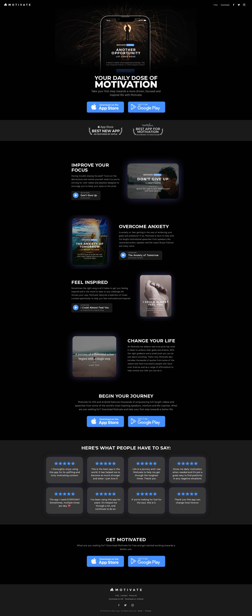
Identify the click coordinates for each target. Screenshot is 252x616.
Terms (140, 611)
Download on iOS (116, 599)
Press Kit (133, 595)
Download (225, 5)
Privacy (148, 611)
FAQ (215, 5)
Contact (124, 595)
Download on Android (134, 599)
